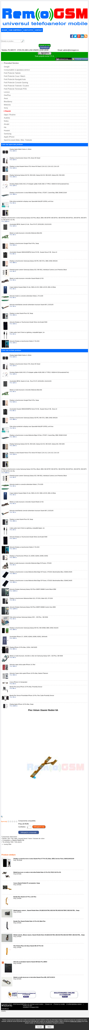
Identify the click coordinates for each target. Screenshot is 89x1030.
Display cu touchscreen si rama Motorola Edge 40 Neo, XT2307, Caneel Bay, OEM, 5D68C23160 (38, 192)
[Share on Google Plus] (79, 37)
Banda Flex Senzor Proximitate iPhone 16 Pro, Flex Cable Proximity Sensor (32, 695)
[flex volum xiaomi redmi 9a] (2, 817)
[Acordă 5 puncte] (16, 821)
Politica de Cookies (76, 1021)
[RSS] (85, 37)
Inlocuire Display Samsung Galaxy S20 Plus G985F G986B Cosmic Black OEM (33, 589)
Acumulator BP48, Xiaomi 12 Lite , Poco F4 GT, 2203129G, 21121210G (30, 224)
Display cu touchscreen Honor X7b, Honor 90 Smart (25, 158)
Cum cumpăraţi (15, 30)
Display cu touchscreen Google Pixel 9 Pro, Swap (24, 243)
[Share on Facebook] (72, 37)
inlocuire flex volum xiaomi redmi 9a (17, 852)
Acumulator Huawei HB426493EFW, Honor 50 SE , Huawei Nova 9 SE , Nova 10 (33, 252)
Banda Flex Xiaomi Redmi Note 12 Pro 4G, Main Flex (29, 921)
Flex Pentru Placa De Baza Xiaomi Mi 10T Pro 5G (28, 946)
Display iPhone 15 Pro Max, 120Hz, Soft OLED (23, 647)
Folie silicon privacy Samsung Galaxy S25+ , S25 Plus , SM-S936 (29, 617)
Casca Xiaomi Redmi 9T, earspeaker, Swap (26, 883)
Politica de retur (27, 1006)
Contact (38, 30)
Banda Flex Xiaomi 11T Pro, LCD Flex (24, 897)
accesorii (75, 852)
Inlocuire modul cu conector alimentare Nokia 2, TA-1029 (26, 296)
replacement (46, 852)
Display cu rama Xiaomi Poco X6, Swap (21, 313)
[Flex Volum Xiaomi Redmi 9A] (43, 815)
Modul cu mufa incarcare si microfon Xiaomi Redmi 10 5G (27, 278)
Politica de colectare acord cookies (33, 1004)
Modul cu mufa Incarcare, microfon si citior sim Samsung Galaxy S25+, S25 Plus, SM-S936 (36, 656)
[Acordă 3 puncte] (12, 821)
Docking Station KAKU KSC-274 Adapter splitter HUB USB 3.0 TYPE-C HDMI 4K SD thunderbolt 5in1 (39, 184)
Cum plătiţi (28, 30)
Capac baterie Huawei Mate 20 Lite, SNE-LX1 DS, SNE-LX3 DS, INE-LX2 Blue (33, 287)
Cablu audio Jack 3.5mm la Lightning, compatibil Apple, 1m (27, 332)
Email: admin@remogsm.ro (68, 50)
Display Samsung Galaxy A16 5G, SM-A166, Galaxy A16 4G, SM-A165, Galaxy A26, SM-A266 (37, 175)
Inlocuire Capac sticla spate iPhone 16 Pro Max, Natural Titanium (29, 673)
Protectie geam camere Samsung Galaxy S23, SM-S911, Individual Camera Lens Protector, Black (38, 269)
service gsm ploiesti (35, 852)
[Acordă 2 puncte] (10, 821)
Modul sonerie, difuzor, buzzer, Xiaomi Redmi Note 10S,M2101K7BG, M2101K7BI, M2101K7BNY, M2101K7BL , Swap (49, 935)
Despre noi (48, 1004)
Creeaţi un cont (44, 45)
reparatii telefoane (56, 852)
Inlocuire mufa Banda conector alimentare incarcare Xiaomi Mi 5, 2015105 (31, 304)
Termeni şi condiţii (59, 1004)
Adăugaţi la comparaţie (28, 832)
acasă (4, 30)
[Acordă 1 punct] (8, 821)
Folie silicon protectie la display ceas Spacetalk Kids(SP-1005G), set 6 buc (31, 201)
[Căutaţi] (22, 42)
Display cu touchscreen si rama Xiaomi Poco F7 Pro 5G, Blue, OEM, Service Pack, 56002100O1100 (43, 858)
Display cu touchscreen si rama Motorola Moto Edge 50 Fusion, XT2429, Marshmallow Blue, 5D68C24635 (41, 572)
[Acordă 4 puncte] (14, 821)
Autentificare (44, 47)
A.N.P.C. (3, 1011)
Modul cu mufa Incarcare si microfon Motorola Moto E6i (26, 233)
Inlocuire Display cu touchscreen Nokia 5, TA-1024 (24, 341)
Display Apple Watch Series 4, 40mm (20, 149)
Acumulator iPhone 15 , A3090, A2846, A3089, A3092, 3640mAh (28, 636)
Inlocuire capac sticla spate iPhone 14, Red (22, 664)
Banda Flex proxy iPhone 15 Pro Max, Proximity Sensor (26, 687)
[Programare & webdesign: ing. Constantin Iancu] (7, 1006)
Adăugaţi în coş (39, 827)
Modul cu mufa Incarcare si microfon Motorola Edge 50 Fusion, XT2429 (30, 563)
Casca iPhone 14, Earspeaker (18, 682)
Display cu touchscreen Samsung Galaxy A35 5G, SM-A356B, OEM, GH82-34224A (34, 628)
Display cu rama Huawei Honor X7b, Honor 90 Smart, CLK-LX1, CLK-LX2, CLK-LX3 (34, 166)
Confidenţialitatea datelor (74, 1004)
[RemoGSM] (45, 27)
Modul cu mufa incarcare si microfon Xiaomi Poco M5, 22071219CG (34, 977)
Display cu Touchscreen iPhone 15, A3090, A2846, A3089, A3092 (29, 556)
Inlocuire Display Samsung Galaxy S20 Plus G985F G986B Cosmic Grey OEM (33, 607)
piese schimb (67, 852)
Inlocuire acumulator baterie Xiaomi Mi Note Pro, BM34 (30, 962)
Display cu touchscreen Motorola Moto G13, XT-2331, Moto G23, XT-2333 (31, 598)
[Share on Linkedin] (82, 37)
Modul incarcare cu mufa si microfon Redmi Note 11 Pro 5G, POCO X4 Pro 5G (37, 872)
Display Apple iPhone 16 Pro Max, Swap (21, 704)
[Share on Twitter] (75, 37)
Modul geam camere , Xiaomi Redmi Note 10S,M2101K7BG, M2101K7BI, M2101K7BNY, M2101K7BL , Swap (46, 910)
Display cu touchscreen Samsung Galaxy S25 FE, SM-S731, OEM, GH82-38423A (34, 261)
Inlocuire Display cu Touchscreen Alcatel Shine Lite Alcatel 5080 (28, 322)
